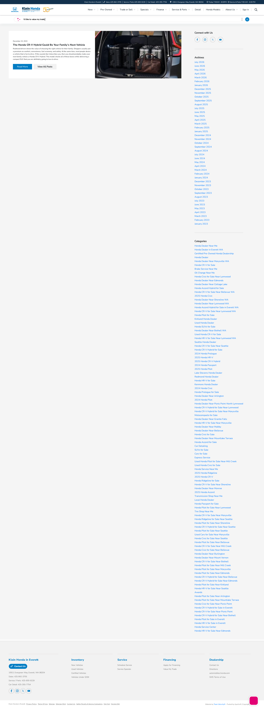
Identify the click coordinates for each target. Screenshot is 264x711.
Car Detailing (201, 446)
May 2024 (200, 162)
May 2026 (200, 69)
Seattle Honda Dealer (205, 342)
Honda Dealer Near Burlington (210, 553)
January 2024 (201, 177)
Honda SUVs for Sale (205, 326)
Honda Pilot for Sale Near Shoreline (212, 523)
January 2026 (201, 85)
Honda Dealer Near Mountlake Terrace (214, 438)
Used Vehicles (77, 669)
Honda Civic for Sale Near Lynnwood (213, 276)
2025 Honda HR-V (204, 357)
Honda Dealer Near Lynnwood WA (212, 303)
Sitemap (52, 704)
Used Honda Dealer (204, 322)
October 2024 (202, 143)
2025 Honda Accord (205, 492)
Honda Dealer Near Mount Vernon (211, 557)
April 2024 (200, 166)
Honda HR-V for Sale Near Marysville (213, 422)
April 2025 (200, 119)
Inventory (77, 660)
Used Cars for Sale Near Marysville (212, 534)
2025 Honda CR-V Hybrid (207, 361)
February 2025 (202, 127)
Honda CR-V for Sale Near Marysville (213, 515)
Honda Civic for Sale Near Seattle (211, 538)
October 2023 (202, 189)
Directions (213, 669)
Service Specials (124, 669)
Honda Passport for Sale (207, 503)
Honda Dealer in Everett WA (209, 249)
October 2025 (202, 96)
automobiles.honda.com (219, 673)
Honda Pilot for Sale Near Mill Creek (213, 565)
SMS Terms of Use (217, 677)
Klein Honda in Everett (17, 704)
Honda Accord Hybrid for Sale (209, 288)
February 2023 (202, 220)
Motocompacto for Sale (206, 415)
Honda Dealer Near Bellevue (209, 430)
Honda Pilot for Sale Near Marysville (213, 569)
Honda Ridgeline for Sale (207, 480)
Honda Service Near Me (206, 469)
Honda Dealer (201, 257)
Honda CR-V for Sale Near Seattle (211, 345)
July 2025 (199, 108)
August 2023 (201, 196)
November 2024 (203, 139)
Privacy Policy (31, 704)
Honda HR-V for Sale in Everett (210, 623)
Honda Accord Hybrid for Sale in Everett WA (217, 307)
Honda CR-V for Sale (205, 265)
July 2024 (199, 154)
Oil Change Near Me (205, 272)
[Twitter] (212, 39)
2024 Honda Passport (205, 365)
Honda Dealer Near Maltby (208, 426)
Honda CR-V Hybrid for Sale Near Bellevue (216, 576)
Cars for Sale (201, 453)
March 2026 (201, 77)
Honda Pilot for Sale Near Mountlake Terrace (217, 600)
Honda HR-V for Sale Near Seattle (212, 588)
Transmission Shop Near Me (208, 496)
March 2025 (201, 123)
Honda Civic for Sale (205, 434)
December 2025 (203, 89)
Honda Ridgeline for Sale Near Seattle (214, 519)
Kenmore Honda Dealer (206, 384)
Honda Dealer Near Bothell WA (210, 330)
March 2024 (201, 169)
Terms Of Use (43, 704)
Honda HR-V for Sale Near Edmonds (212, 630)
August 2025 (201, 104)
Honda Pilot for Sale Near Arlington (212, 596)
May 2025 (200, 116)
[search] (256, 10)
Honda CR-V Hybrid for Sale (208, 349)
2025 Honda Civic (203, 295)
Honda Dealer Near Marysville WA (212, 261)
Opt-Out (107, 704)
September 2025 (203, 100)
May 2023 (200, 208)
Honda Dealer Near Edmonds (209, 280)
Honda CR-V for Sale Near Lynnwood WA (215, 311)
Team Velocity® (219, 704)
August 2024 (201, 150)
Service (122, 660)
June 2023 (200, 204)
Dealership (216, 660)
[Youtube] (220, 39)
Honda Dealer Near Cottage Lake (211, 284)
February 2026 (202, 81)
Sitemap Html (61, 704)
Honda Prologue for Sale (207, 392)
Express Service (202, 457)
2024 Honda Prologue (206, 353)
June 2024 (200, 158)
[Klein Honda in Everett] (32, 9)
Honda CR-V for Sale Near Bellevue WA (215, 292)
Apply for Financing (171, 665)
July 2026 (199, 62)
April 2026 (200, 73)
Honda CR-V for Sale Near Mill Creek (213, 546)
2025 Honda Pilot (203, 369)
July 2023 (199, 200)
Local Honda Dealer (204, 499)
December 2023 (203, 181)
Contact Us (20, 666)
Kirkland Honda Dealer (206, 319)
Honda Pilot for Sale (205, 315)
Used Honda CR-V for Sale (208, 334)
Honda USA (115, 704)
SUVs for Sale (201, 449)
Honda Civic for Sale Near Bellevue (212, 550)
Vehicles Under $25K (80, 677)
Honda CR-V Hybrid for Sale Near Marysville (217, 411)
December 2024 (203, 135)
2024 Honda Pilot (203, 399)
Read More (22, 66)
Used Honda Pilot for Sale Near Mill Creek (216, 461)
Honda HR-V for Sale (205, 380)
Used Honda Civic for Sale (207, 465)
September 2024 (203, 146)
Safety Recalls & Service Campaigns (89, 704)
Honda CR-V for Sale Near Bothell (212, 561)
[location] (170, 2)
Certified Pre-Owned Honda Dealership (214, 253)
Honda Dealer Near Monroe (208, 488)
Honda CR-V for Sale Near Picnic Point (214, 611)
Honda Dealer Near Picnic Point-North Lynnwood (219, 403)
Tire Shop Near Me (204, 511)
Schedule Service (124, 665)
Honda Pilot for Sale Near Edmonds (212, 573)
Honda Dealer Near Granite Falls (211, 419)
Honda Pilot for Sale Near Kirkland (212, 584)
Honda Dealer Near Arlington (209, 396)
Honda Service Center (205, 627)
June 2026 (200, 66)
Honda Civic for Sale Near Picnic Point (213, 603)
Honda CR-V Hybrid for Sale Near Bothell (215, 615)
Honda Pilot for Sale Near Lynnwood (213, 507)
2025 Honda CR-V (204, 476)
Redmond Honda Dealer (206, 376)
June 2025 (200, 112)
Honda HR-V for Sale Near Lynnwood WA (215, 338)
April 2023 (200, 212)
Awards (198, 592)
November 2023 (203, 185)
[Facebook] (197, 39)
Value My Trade (170, 669)
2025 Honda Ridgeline (206, 473)
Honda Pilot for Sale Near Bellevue (212, 542)
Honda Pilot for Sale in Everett (210, 619)
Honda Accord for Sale (206, 442)
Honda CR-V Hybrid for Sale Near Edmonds (216, 580)
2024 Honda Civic (203, 388)
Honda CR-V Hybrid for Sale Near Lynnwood (216, 407)
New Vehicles (77, 665)
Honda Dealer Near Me (206, 245)
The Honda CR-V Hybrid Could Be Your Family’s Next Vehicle (49, 44)
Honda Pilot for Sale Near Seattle (211, 530)
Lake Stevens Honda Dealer (208, 372)
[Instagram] (205, 39)
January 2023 (201, 223)
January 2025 (201, 131)
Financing (169, 660)
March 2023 (201, 216)
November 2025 (203, 92)
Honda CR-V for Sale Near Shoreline (213, 484)
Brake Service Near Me (206, 268)
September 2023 (203, 193)
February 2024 (202, 173)
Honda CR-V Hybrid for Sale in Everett (214, 607)
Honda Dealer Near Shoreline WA (211, 299)
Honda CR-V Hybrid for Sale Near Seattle (215, 526)
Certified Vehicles (78, 673)
